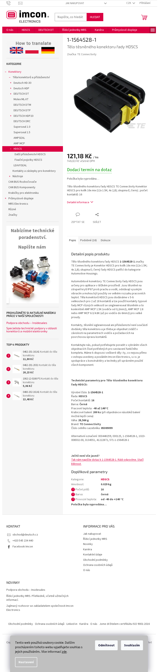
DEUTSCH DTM (22, 105)
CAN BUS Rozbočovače (22, 182)
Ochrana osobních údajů (98, 565)
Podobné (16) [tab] (88, 240)
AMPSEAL (19, 138)
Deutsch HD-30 (22, 83)
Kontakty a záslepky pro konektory (34, 171)
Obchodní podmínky (95, 560)
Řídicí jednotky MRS (95, 539)
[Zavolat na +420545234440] (12, 3)
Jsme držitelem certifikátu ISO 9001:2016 (124, 624)
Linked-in (71, 624)
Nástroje (18, 176)
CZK (129, 3)
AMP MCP (19, 143)
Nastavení (26, 662)
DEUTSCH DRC (22, 121)
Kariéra (87, 549)
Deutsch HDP (21, 88)
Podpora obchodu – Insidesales (26, 322)
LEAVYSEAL (20, 165)
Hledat (95, 17)
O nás (86, 570)
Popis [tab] (72, 240)
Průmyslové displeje (21, 198)
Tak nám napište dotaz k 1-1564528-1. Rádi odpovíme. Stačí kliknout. (107, 462)
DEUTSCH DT (21, 94)
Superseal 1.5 (22, 132)
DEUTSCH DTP (22, 110)
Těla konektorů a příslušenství (31, 77)
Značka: (81, 54)
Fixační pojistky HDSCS (28, 160)
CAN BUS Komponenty (21, 187)
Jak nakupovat (74, 3)
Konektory (14, 72)
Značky (12, 215)
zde (64, 651)
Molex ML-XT (21, 99)
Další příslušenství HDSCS (30, 154)
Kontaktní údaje (92, 555)
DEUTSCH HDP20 (23, 116)
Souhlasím (132, 645)
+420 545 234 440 (23, 541)
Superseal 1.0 (22, 127)
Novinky (88, 544)
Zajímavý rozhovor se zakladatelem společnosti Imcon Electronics (39, 608)
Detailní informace (78, 202)
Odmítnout (106, 645)
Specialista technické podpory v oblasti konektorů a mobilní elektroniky (31, 330)
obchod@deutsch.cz (25, 535)
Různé (12, 209)
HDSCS (18, 149)
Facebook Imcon (23, 547)
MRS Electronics (18, 204)
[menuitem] (9, 30)
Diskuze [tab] (105, 240)
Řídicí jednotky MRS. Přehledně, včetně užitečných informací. (37, 598)
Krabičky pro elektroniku (23, 193)
